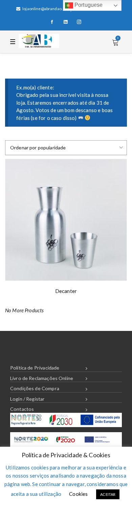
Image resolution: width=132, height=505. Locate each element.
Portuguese (88, 5)
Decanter (66, 291)
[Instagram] (79, 22)
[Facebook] (52, 22)
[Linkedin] (65, 22)
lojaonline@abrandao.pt (44, 8)
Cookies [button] (78, 494)
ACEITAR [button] (107, 494)
